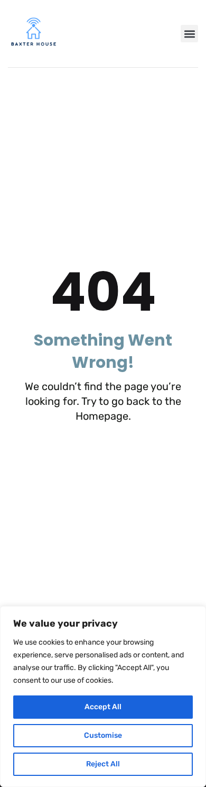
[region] (103, 696)
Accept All (103, 706)
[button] (189, 33)
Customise (103, 735)
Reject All (103, 763)
